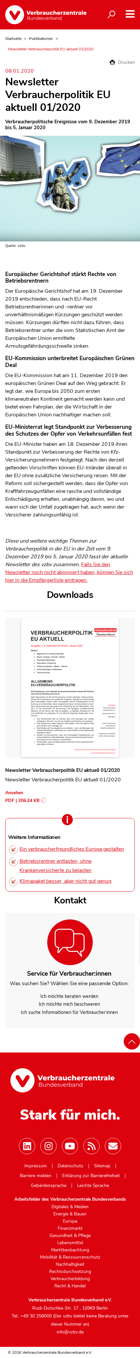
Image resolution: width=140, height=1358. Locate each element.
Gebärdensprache (48, 1185)
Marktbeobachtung (70, 1250)
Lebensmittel (70, 1243)
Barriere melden (35, 1176)
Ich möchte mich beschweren (69, 1004)
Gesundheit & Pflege (70, 1235)
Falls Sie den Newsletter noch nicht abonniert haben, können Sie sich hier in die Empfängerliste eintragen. (69, 572)
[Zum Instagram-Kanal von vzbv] (48, 1146)
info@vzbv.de (70, 1332)
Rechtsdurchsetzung (70, 1271)
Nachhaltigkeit (70, 1264)
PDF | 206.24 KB (22, 800)
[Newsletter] (113, 1146)
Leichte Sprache (93, 1185)
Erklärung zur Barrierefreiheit (91, 1176)
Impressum (35, 1166)
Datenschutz (70, 1166)
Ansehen (14, 793)
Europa (70, 1221)
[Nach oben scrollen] (132, 1041)
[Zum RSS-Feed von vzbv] (91, 1146)
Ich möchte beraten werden (69, 996)
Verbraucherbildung (70, 1279)
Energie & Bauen (70, 1214)
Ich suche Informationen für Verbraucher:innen (69, 1012)
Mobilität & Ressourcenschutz (70, 1257)
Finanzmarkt (70, 1228)
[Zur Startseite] (46, 14)
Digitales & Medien (70, 1207)
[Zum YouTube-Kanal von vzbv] (70, 1146)
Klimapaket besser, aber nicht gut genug (65, 881)
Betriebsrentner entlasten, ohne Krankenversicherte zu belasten (55, 866)
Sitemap (102, 1166)
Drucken (126, 62)
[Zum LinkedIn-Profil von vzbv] (27, 1146)
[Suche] (111, 15)
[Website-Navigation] (130, 14)
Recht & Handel (70, 1286)
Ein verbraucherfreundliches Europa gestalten (72, 849)
